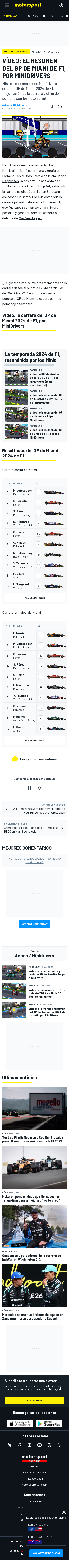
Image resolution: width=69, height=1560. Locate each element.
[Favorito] (51, 106)
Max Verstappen (30, 218)
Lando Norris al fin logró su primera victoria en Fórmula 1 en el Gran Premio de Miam (31, 170)
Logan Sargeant (48, 191)
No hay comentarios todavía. (34, 860)
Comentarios (34, 1501)
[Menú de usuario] (61, 5)
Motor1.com (34, 1466)
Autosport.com (35, 1478)
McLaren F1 (51, 202)
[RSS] (59, 1445)
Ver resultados (34, 597)
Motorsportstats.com (34, 1484)
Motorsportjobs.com (35, 1472)
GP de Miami (26, 298)
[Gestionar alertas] (39, 788)
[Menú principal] (7, 5)
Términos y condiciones (22, 1541)
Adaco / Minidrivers (14, 105)
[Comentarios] (61, 106)
